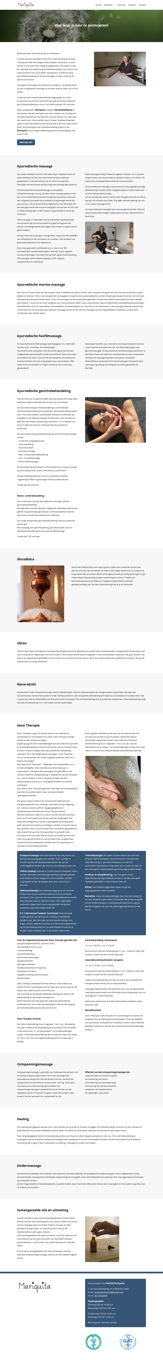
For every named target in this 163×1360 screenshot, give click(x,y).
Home (98, 4)
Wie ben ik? (26, 142)
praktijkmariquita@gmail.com (108, 1292)
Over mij (121, 4)
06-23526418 (100, 1295)
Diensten (108, 4)
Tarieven (132, 4)
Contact (142, 4)
